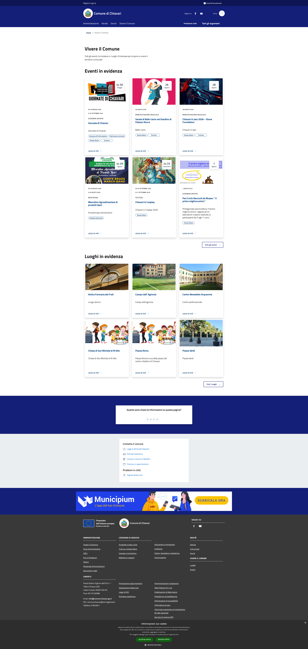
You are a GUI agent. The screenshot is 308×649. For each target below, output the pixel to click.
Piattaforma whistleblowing (165, 596)
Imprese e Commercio (127, 553)
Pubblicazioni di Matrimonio (165, 592)
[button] (153, 645)
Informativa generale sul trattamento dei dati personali (169, 611)
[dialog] (154, 634)
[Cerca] (222, 13)
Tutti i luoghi (211, 384)
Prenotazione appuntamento (130, 583)
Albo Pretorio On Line (163, 587)
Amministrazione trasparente (166, 583)
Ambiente (158, 548)
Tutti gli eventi (211, 244)
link (177, 634)
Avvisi (192, 553)
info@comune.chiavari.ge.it (100, 598)
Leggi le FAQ (124, 592)
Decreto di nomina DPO (163, 617)
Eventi (192, 569)
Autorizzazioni (160, 557)
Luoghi (193, 565)
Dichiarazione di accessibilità (166, 600)
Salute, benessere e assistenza (167, 553)
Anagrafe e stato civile (128, 544)
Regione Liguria (89, 3)
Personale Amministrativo (94, 566)
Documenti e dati (90, 570)
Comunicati (194, 549)
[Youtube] (200, 13)
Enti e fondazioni (90, 557)
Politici (86, 562)
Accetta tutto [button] (145, 640)
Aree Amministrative (91, 549)
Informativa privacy (162, 605)
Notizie (193, 544)
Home (88, 32)
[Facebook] (194, 13)
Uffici (85, 553)
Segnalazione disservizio (129, 587)
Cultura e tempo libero (128, 549)
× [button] (305, 623)
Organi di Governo (90, 544)
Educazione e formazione (164, 544)
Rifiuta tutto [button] (163, 639)
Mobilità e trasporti (127, 557)
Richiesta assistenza (127, 596)
